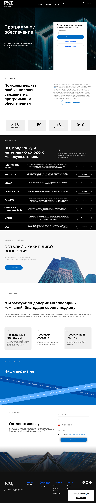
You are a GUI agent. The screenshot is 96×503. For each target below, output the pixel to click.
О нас (55, 485)
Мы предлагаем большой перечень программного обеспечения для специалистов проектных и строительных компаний (18, 343)
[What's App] (87, 483)
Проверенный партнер (76, 336)
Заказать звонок (70, 37)
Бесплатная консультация (69, 25)
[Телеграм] (83, 483)
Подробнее (86, 494)
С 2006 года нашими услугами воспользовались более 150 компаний (76, 342)
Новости (40, 4)
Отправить (73, 440)
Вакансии (56, 4)
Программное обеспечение (34, 3)
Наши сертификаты (62, 3)
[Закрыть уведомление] (92, 491)
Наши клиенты (74, 3)
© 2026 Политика (8, 489)
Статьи (69, 485)
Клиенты (55, 488)
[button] (72, 102)
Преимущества (49, 3)
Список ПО (43, 486)
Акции (68, 488)
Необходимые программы (16, 336)
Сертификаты (57, 493)
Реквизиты (29, 484)
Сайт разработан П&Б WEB (11, 490)
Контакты (48, 4)
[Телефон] (90, 483)
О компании (20, 3)
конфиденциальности (18, 489)
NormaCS (55, 87)
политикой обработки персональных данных (73, 435)
